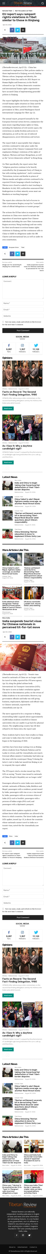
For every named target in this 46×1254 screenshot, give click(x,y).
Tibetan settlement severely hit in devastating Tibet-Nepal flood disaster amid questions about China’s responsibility (28, 517)
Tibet (22, 247)
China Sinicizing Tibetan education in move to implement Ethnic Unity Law (28, 534)
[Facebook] (12, 30)
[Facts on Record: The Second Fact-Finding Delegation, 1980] (22, 374)
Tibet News (18, 529)
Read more (8, 408)
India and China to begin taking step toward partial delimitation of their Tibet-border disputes (27, 486)
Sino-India (18, 480)
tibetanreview (12, 389)
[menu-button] (3, 3)
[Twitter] (17, 30)
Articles (4, 389)
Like (9, 344)
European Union (14, 247)
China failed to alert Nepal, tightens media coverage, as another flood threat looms (28, 501)
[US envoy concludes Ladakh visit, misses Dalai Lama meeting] (34, 593)
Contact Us (33, 1247)
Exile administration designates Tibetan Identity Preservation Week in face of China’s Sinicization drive (11, 605)
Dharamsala (6, 612)
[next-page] (7, 468)
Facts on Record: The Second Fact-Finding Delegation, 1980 (19, 393)
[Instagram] (23, 1235)
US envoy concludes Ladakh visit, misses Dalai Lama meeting (32, 604)
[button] (42, 3)
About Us (12, 1247)
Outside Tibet (7, 10)
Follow (22, 344)
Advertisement (22, 1247)
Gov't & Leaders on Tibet (23, 10)
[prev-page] (3, 468)
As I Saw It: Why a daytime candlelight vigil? (17, 447)
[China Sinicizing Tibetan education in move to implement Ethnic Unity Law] (7, 534)
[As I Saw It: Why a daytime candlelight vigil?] (22, 428)
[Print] (23, 30)
